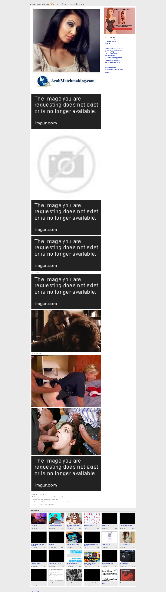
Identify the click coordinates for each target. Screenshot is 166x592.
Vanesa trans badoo (110, 64)
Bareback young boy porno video (114, 69)
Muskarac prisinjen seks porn (113, 52)
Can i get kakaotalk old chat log (113, 57)
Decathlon (107, 72)
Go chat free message (110, 41)
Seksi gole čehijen (110, 65)
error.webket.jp (35, 591)
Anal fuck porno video (111, 40)
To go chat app (109, 46)
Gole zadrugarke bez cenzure (112, 62)
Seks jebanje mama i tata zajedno (114, 59)
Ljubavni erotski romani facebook (114, 50)
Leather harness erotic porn (112, 60)
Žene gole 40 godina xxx (111, 53)
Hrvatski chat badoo (110, 55)
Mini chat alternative (110, 67)
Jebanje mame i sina (110, 71)
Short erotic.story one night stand (114, 48)
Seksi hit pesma (109, 45)
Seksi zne (107, 43)
